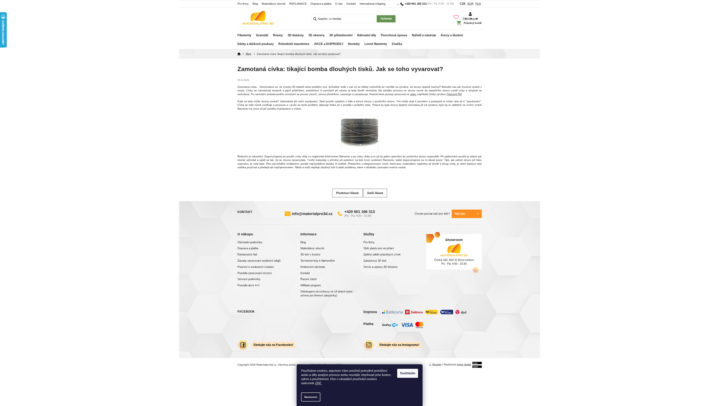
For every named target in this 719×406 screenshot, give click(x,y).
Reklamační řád (247, 254)
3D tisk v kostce (310, 254)
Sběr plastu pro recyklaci (378, 248)
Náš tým (460, 213)
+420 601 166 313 (359, 212)
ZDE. (318, 383)
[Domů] (240, 54)
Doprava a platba (321, 3)
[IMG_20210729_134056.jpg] (359, 130)
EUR (470, 3)
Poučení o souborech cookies (255, 266)
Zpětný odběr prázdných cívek (382, 254)
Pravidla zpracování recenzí (254, 273)
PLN (478, 3)
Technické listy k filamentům (317, 260)
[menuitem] (244, 34)
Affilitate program (310, 285)
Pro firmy (243, 3)
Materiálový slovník (274, 3)
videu (413, 94)
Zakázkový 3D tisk (374, 260)
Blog (255, 3)
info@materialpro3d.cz (312, 214)
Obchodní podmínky (249, 242)
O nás (339, 3)
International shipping (372, 3)
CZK (463, 3)
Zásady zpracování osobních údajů (258, 260)
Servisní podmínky (249, 279)
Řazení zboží (308, 279)
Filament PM (454, 94)
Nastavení (310, 396)
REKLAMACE (298, 3)
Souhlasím (407, 373)
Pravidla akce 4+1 (248, 285)
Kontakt (351, 3)
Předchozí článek (347, 193)
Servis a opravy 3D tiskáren (380, 266)
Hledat (386, 18)
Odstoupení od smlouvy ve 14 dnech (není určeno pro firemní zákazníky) (326, 293)
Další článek (375, 193)
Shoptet (436, 364)
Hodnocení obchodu (312, 266)
